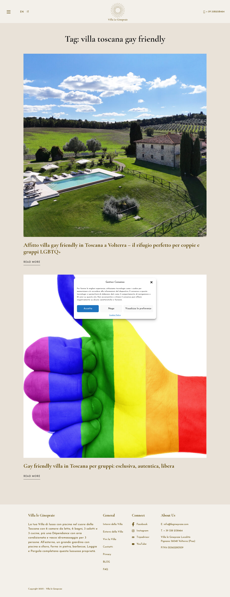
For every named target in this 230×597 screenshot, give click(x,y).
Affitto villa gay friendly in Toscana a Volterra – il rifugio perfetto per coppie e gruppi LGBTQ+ (111, 248)
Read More (31, 262)
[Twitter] (190, 589)
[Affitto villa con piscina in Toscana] (118, 11)
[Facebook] (185, 589)
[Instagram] (196, 589)
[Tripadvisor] (202, 589)
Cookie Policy (115, 315)
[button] (151, 282)
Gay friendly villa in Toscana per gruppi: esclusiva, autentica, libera (98, 466)
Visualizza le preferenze (138, 308)
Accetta (88, 308)
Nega (111, 308)
